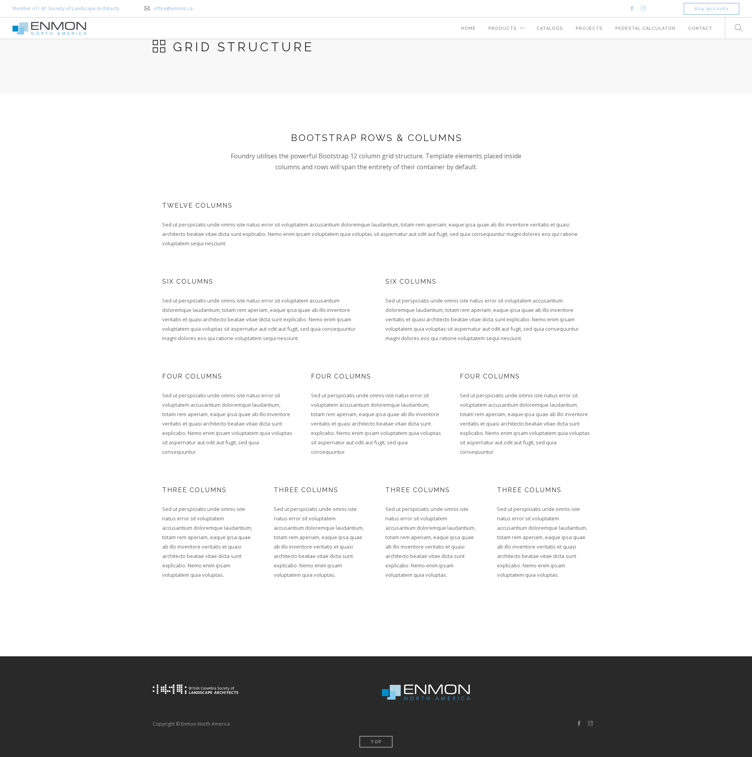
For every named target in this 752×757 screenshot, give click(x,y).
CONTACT (700, 28)
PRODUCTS (502, 28)
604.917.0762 (711, 8)
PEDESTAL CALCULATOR (645, 28)
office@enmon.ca (173, 8)
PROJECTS (589, 28)
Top (376, 741)
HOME (468, 28)
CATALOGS (550, 28)
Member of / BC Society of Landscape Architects (66, 8)
